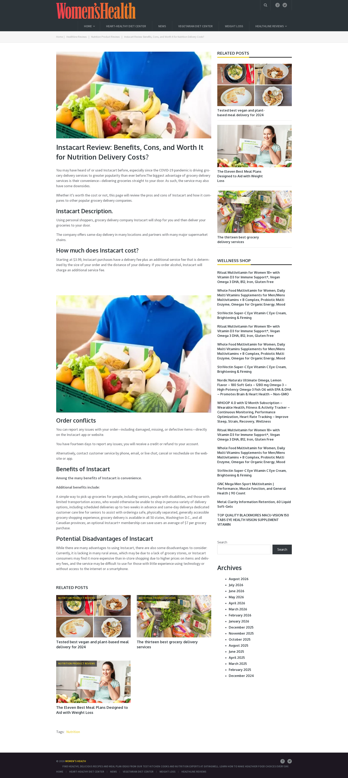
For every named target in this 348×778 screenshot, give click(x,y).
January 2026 (239, 621)
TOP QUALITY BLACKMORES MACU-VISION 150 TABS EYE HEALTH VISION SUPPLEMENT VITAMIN (253, 519)
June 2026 (236, 591)
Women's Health (75, 761)
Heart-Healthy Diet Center (126, 26)
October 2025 (240, 639)
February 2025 (240, 670)
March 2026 (238, 609)
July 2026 (236, 585)
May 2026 (236, 597)
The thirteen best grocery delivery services (238, 239)
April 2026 (237, 603)
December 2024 (241, 676)
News (162, 26)
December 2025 (241, 627)
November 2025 (241, 633)
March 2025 (238, 664)
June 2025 (236, 652)
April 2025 (237, 658)
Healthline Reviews (269, 26)
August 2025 (238, 645)
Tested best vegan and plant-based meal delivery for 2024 (241, 112)
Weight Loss (234, 26)
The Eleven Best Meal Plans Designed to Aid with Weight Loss (240, 176)
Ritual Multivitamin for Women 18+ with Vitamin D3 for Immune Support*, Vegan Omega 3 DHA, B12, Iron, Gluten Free (248, 277)
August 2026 (239, 579)
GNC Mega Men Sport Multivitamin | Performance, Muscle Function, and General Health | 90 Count (251, 488)
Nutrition (73, 731)
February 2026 (240, 615)
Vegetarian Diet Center (195, 26)
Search (222, 542)
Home (88, 26)
